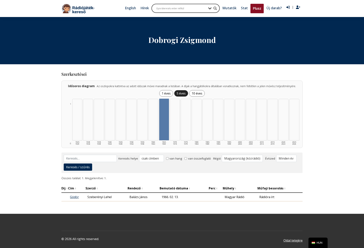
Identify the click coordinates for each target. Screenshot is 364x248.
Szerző (92, 188)
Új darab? (274, 8)
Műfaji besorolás (271, 188)
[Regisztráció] (298, 7)
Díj (64, 188)
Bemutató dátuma (175, 188)
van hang (175, 158)
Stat (244, 8)
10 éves (197, 93)
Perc (213, 188)
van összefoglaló (199, 158)
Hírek (144, 8)
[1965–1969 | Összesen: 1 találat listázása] (164, 119)
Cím (72, 188)
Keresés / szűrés (78, 167)
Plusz (257, 8)
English (130, 8)
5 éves (181, 93)
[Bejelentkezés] (288, 7)
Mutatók (229, 8)
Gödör (74, 197)
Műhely (229, 188)
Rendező (135, 188)
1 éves (166, 93)
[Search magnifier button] (215, 8)
